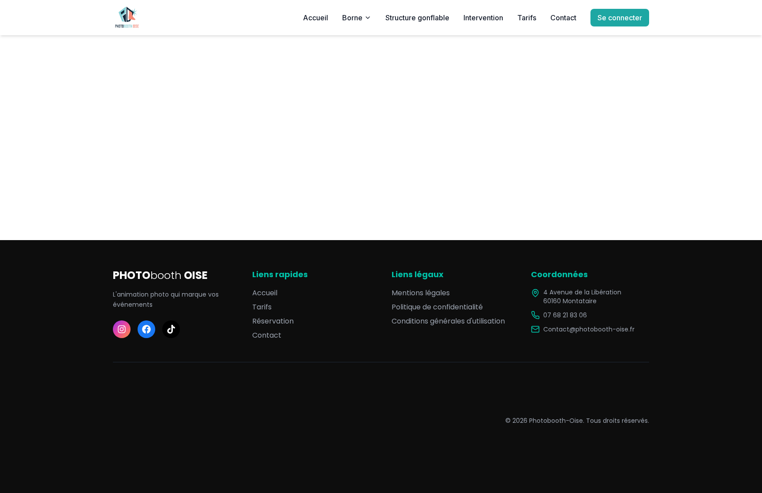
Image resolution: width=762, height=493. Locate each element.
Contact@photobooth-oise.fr (589, 329)
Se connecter (620, 17)
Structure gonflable (417, 17)
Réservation (273, 321)
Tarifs (526, 17)
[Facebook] (146, 329)
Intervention (483, 17)
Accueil (315, 17)
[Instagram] (122, 329)
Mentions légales (421, 293)
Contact (563, 17)
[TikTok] (171, 329)
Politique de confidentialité (437, 307)
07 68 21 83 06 (565, 315)
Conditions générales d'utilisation (448, 321)
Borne (352, 17)
